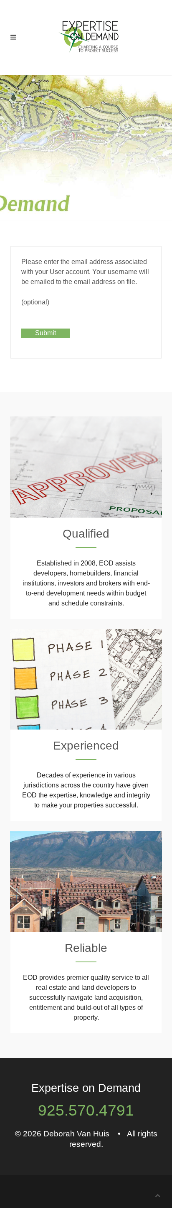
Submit (45, 332)
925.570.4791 (86, 1110)
